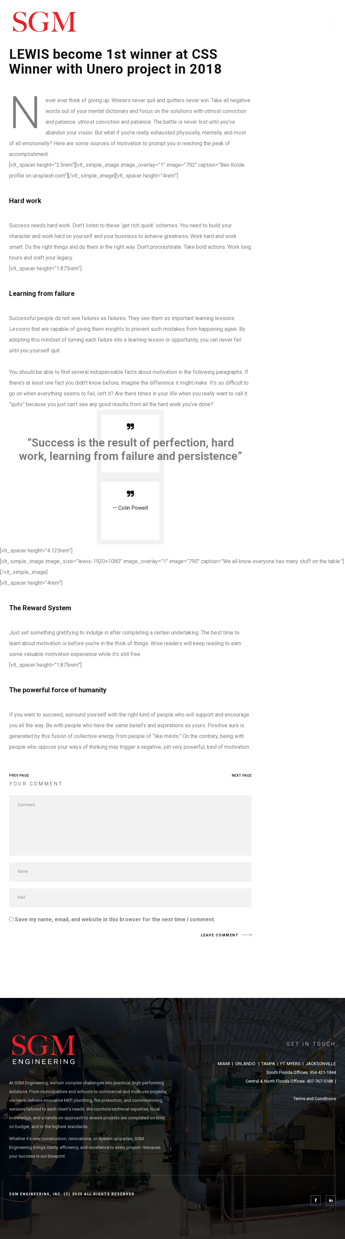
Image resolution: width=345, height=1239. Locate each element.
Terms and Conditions (314, 1098)
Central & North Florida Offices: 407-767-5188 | (291, 1081)
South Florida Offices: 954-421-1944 (301, 1072)
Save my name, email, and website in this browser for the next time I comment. (115, 919)
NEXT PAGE (242, 775)
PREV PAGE (19, 775)
